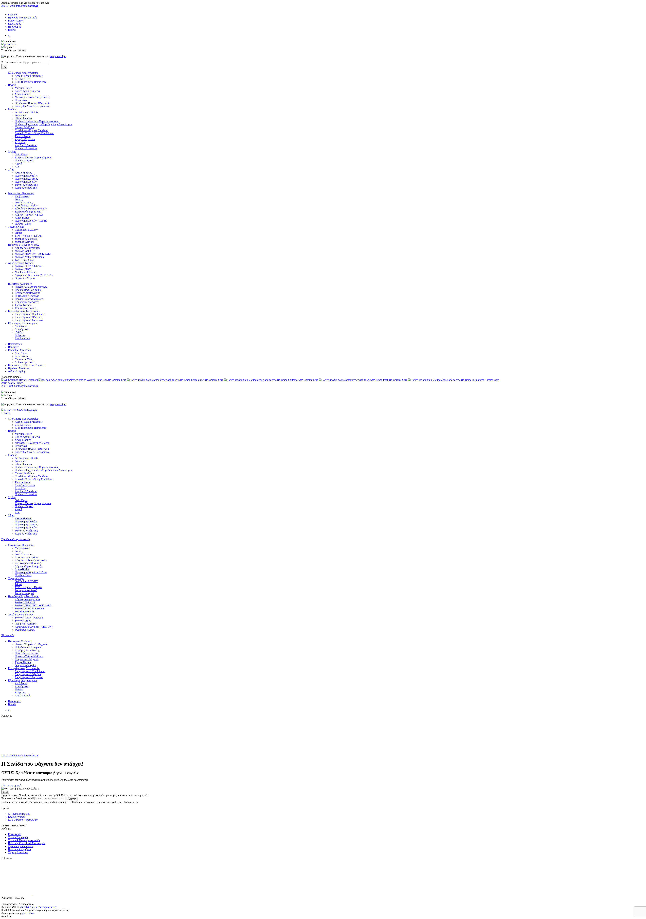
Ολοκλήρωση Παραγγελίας (23, 819)
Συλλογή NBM (23, 269)
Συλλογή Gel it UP (25, 250)
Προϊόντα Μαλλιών (18, 368)
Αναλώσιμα (21, 326)
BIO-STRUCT (23, 78)
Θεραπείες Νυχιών (25, 278)
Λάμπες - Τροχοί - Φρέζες (29, 214)
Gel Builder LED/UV (26, 229)
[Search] (4, 66)
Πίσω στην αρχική (11, 785)
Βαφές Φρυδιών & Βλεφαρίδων (32, 106)
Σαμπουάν (20, 115)
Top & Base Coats (24, 260)
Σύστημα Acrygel (24, 241)
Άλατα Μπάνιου (23, 172)
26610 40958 (8, 5)
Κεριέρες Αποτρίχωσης (27, 292)
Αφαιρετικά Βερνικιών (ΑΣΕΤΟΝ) (33, 275)
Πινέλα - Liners (23, 223)
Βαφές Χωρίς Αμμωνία (27, 91)
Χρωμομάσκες (23, 94)
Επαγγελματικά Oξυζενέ (28, 317)
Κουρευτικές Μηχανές (27, 302)
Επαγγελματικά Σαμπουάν (29, 320)
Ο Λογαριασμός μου (19, 813)
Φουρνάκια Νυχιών (25, 308)
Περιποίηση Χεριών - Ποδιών (31, 220)
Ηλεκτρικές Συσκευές (20, 283)
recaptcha (6, 916)
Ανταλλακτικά (22, 338)
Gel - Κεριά (21, 154)
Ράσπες (19, 199)
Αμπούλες (20, 142)
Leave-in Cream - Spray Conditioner (34, 133)
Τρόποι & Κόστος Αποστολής (24, 840)
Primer (18, 232)
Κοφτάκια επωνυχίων (26, 205)
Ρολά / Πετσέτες (23, 202)
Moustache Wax (23, 359)
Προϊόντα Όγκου (24, 160)
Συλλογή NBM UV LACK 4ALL (33, 253)
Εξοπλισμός (14, 23)
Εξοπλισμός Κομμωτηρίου (22, 323)
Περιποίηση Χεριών (26, 181)
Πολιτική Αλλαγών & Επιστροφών (26, 843)
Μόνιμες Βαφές (23, 88)
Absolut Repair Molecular (28, 75)
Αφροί (18, 163)
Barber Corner (15, 20)
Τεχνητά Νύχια (16, 226)
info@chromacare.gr (27, 5)
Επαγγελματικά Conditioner (30, 314)
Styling (12, 151)
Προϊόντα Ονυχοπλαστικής (22, 17)
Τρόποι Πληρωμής (18, 837)
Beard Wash (21, 356)
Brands (12, 29)
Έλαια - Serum (22, 136)
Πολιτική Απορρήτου (19, 849)
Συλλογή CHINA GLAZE (29, 266)
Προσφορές (14, 26)
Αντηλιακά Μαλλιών (26, 145)
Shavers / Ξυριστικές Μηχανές (31, 286)
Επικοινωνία (14, 834)
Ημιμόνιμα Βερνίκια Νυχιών (23, 244)
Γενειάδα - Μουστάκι (19, 350)
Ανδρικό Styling (16, 371)
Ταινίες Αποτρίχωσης (26, 184)
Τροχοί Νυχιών (23, 305)
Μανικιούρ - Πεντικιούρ (21, 193)
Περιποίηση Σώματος (26, 178)
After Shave (21, 353)
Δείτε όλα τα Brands (12, 382)
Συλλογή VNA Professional (29, 256)
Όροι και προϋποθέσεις (20, 846)
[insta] (50, 752)
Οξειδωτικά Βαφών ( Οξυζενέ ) (32, 103)
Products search (9, 62)
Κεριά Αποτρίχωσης (26, 187)
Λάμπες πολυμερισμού (27, 247)
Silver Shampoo (23, 118)
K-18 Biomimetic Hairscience (30, 81)
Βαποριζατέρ (15, 344)
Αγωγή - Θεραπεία (25, 139)
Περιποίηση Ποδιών (26, 175)
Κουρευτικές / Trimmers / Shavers (26, 365)
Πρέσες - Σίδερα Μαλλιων (29, 298)
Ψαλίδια (19, 332)
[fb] (16, 752)
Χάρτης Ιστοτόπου (18, 852)
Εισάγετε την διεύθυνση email (17, 798)
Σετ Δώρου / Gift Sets (26, 112)
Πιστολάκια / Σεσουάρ (27, 295)
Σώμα (11, 169)
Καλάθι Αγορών (16, 816)
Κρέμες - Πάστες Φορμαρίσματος (33, 157)
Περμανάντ (21, 100)
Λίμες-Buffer (22, 217)
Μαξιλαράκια (22, 196)
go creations (28, 913)
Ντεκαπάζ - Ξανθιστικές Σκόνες (32, 97)
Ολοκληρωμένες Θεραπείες (23, 72)
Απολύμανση (22, 329)
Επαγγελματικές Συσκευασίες (24, 311)
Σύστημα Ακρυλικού (26, 238)
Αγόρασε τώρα (58, 56)
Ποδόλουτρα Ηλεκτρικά (28, 289)
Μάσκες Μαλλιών (24, 127)
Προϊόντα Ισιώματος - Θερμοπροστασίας (37, 121)
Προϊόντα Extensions (26, 148)
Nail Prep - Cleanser (25, 272)
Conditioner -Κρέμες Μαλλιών (31, 130)
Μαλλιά (12, 109)
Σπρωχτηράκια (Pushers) (28, 211)
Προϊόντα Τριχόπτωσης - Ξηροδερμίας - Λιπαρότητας (43, 124)
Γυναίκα (12, 14)
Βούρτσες (20, 335)
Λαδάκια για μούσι (25, 362)
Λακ (17, 166)
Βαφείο (12, 84)
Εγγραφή (71, 798)
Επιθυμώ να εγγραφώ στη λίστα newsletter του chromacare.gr (69, 802)
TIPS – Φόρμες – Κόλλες (28, 235)
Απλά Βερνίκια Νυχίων (20, 263)
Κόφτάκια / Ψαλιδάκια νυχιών (31, 208)
